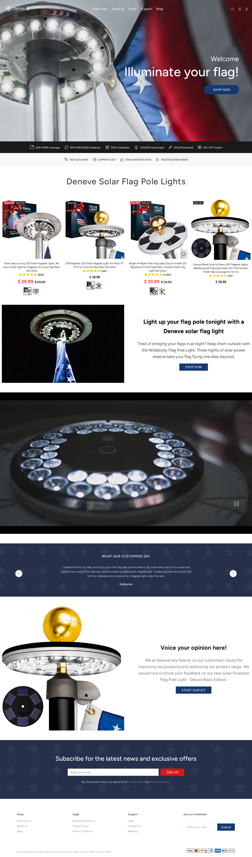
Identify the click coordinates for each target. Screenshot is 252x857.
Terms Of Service (83, 831)
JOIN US (172, 772)
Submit (226, 827)
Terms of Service (160, 782)
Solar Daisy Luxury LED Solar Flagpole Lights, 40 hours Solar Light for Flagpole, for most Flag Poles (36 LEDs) (31, 267)
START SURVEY (194, 690)
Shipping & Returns (84, 821)
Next (233, 573)
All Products (24, 821)
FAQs (131, 821)
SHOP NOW (221, 89)
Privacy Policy (136, 782)
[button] (31, 274)
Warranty (133, 831)
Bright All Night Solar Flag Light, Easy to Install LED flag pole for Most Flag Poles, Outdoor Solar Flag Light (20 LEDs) (158, 267)
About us (22, 826)
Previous (18, 573)
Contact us (134, 826)
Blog (19, 831)
